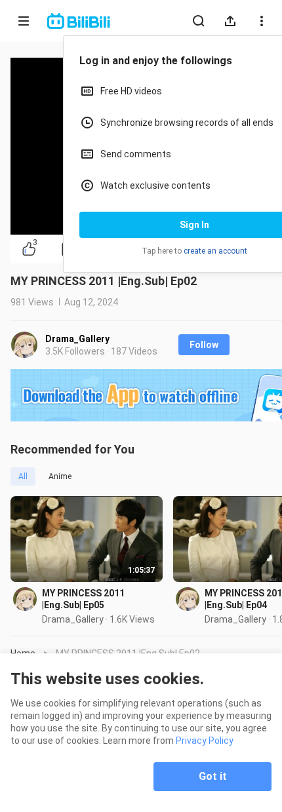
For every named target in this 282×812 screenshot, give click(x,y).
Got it (213, 776)
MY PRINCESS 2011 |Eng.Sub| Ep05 (83, 599)
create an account (215, 251)
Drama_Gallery (77, 339)
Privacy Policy (204, 740)
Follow (204, 344)
